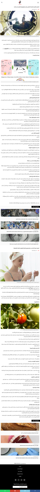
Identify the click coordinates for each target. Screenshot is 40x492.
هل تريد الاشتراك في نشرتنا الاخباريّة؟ (20, 484)
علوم (38, 9)
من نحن (20, 466)
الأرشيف (20, 476)
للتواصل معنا (20, 471)
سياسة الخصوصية (20, 473)
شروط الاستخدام (20, 468)
